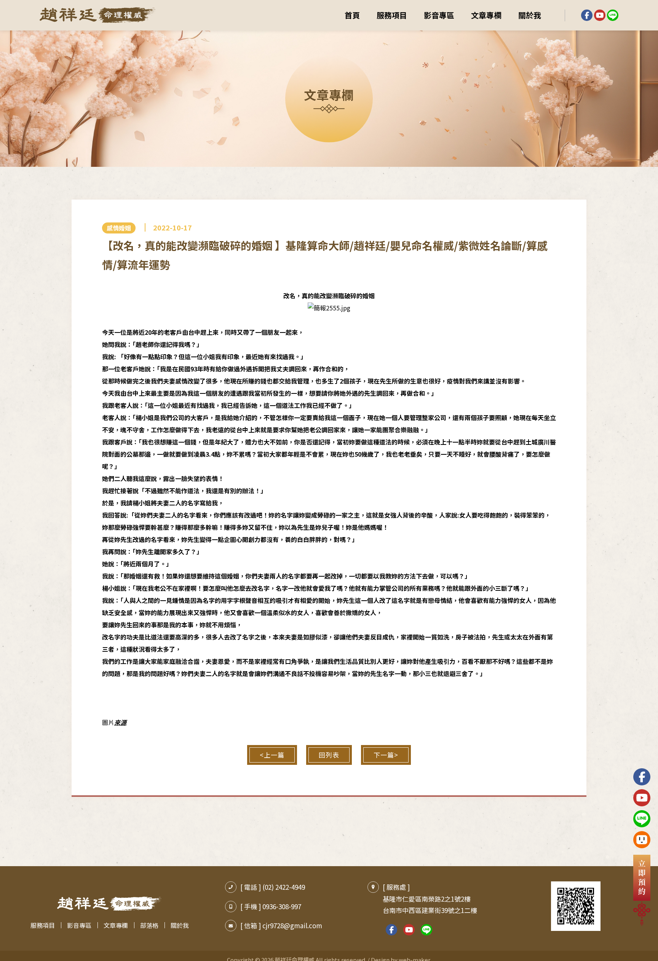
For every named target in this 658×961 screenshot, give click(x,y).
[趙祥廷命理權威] (98, 15)
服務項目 (392, 15)
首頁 (352, 15)
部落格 (149, 925)
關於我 (529, 15)
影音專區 (439, 15)
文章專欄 (486, 15)
